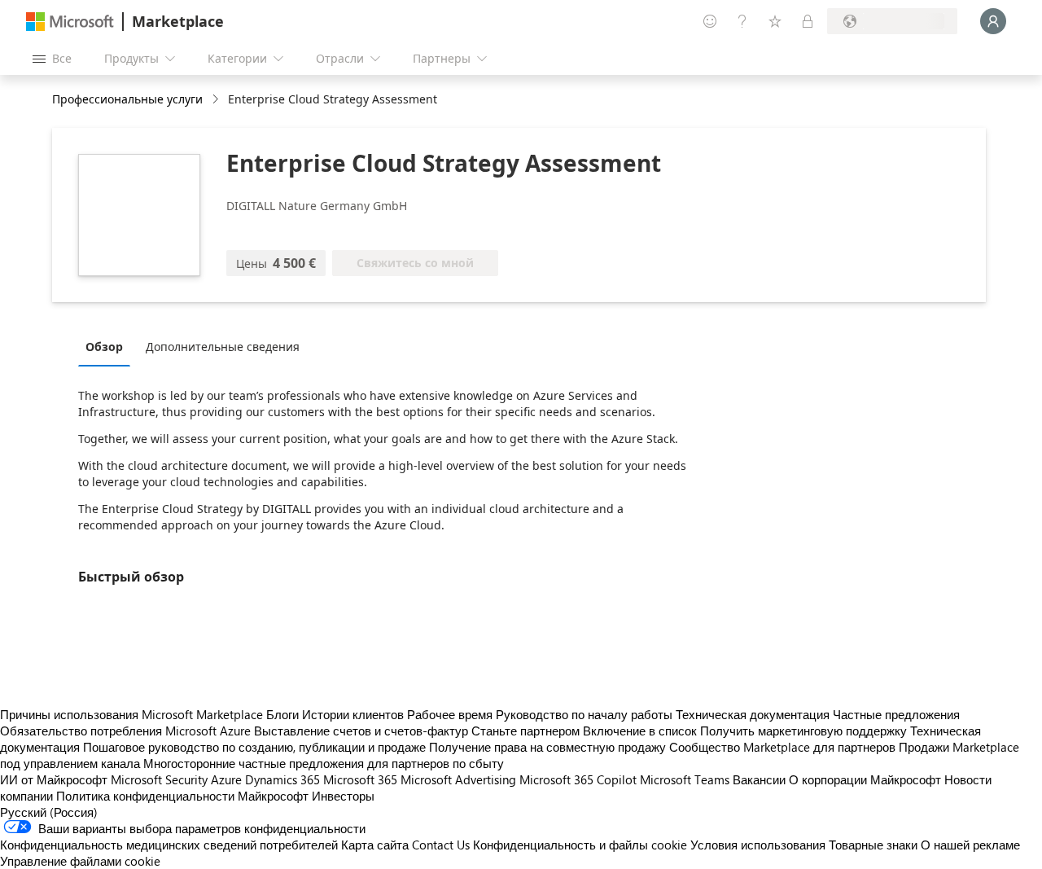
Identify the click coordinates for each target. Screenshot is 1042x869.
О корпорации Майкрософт (865, 779)
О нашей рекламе (970, 844)
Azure (226, 779)
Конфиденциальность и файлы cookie (580, 844)
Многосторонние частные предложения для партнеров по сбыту (323, 763)
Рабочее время (450, 714)
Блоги (282, 714)
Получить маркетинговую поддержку (803, 730)
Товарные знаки (873, 844)
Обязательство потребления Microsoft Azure (127, 730)
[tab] (108, 346)
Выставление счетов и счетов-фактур (361, 730)
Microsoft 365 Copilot (578, 779)
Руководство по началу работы (584, 714)
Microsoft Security (159, 779)
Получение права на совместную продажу (547, 747)
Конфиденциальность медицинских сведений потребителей (169, 844)
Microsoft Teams (684, 779)
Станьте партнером (525, 730)
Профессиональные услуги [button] (127, 99)
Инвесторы (343, 796)
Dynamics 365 (282, 779)
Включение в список (640, 730)
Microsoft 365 (360, 779)
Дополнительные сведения (223, 346)
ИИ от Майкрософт (53, 779)
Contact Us (441, 844)
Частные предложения (896, 714)
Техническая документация (753, 714)
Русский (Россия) (49, 812)
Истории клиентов (353, 714)
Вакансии (759, 779)
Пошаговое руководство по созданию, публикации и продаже (254, 747)
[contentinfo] (217, 100)
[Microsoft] (70, 21)
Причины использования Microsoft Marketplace (131, 714)
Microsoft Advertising (458, 779)
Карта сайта (375, 844)
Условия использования (757, 844)
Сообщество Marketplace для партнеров (782, 747)
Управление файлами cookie (80, 861)
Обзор (104, 346)
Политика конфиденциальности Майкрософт (182, 796)
